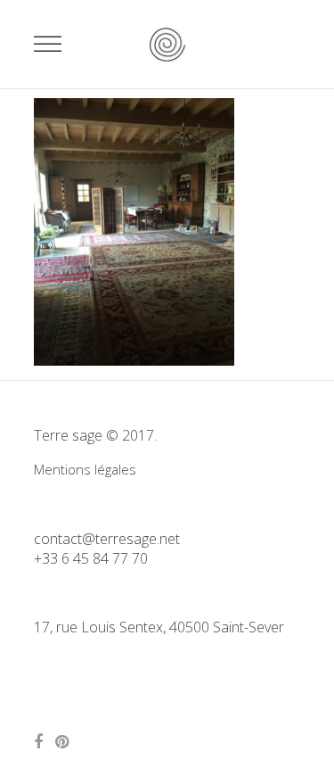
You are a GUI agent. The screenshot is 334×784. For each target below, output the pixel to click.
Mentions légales (85, 469)
